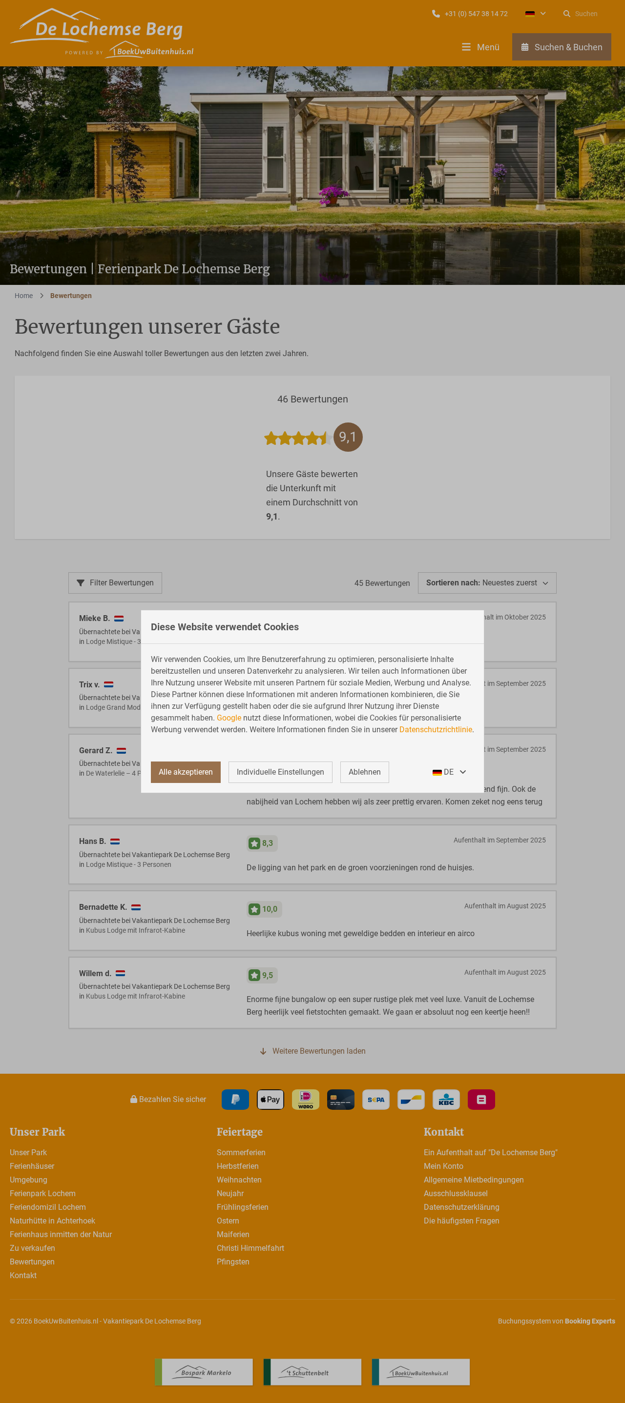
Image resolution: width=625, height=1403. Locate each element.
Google (229, 717)
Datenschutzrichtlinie (435, 729)
